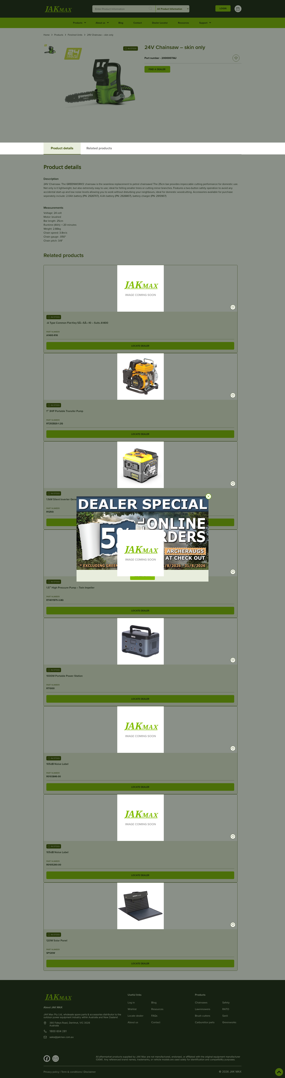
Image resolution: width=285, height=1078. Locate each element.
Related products (99, 148)
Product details (62, 148)
